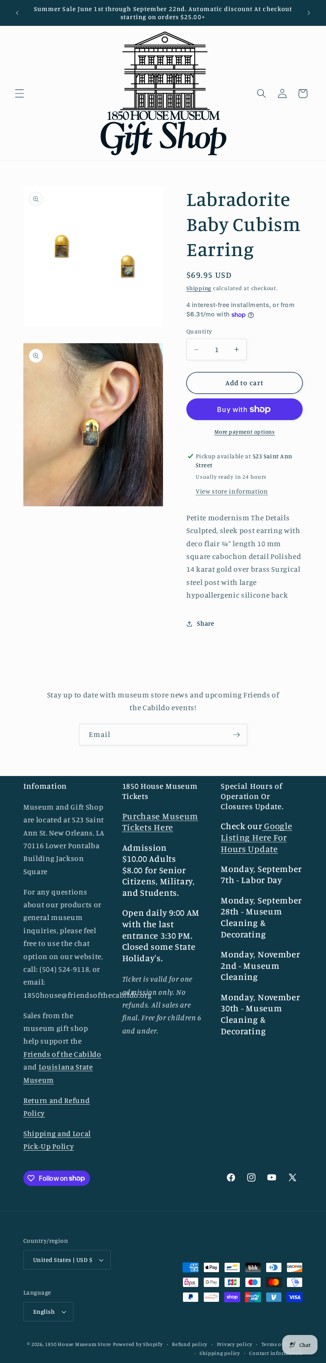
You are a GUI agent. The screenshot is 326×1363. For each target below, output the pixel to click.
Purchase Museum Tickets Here (160, 822)
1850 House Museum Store (78, 1344)
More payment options (244, 431)
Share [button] (205, 623)
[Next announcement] (308, 12)
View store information (232, 491)
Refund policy (190, 1344)
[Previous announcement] (17, 12)
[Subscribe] (236, 735)
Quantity (199, 331)
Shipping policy (220, 1353)
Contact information (276, 1353)
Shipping (198, 288)
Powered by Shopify (138, 1344)
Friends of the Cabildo (62, 1054)
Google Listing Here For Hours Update (256, 837)
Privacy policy (235, 1344)
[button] (19, 93)
